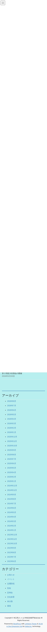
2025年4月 (11, 472)
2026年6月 (11, 410)
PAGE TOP (43, 610)
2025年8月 (11, 455)
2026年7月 (11, 406)
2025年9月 (11, 450)
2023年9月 (11, 548)
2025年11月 (12, 441)
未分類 (10, 601)
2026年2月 (11, 428)
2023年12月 (12, 535)
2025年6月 (11, 463)
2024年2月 (11, 526)
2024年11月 (12, 490)
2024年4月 (11, 517)
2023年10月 (12, 543)
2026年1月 (11, 432)
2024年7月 (11, 503)
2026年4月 (11, 419)
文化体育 (10, 597)
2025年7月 (11, 459)
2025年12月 (12, 437)
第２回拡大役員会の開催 (12, 373)
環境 (9, 606)
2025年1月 (11, 481)
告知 (9, 588)
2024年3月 (11, 521)
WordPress (17, 624)
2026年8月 (11, 401)
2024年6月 (11, 508)
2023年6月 (11, 561)
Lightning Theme (31, 624)
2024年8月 (11, 499)
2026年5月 (11, 414)
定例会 (10, 593)
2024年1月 (11, 530)
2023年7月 (11, 557)
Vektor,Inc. (28, 626)
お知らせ (10, 575)
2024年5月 (11, 512)
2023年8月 (11, 552)
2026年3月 (11, 423)
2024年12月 (12, 486)
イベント (10, 579)
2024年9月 (11, 495)
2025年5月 (11, 468)
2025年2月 (11, 477)
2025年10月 (12, 446)
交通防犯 (10, 584)
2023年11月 (12, 539)
